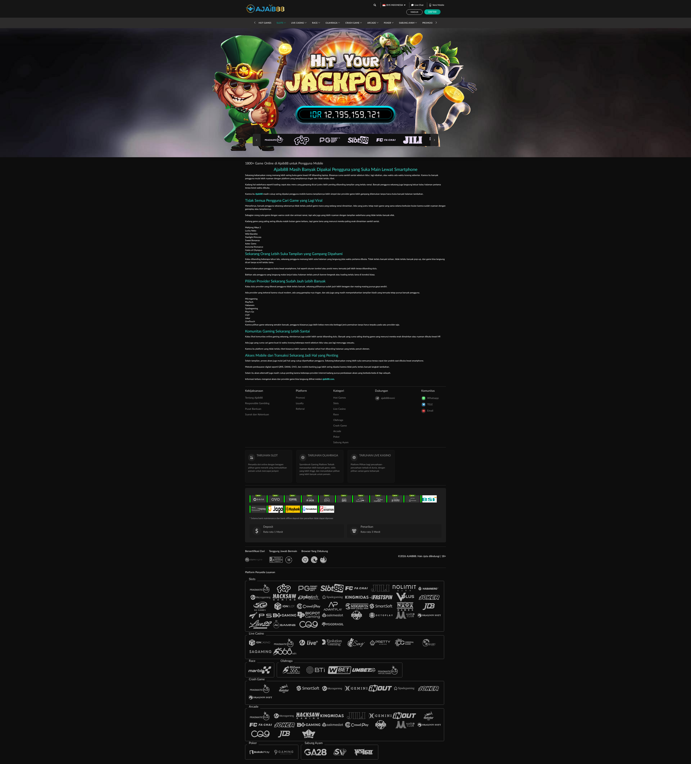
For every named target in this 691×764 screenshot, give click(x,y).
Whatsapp (433, 398)
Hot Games (265, 23)
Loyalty (300, 403)
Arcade (371, 23)
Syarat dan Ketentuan (257, 414)
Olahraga (332, 23)
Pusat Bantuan (253, 409)
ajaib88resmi (388, 398)
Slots (280, 23)
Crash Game (352, 23)
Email (430, 411)
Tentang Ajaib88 (254, 398)
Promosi (427, 23)
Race (315, 23)
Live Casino (298, 23)
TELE (430, 404)
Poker (388, 23)
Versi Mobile (438, 5)
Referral (300, 409)
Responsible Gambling (257, 403)
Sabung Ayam (407, 23)
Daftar (432, 12)
